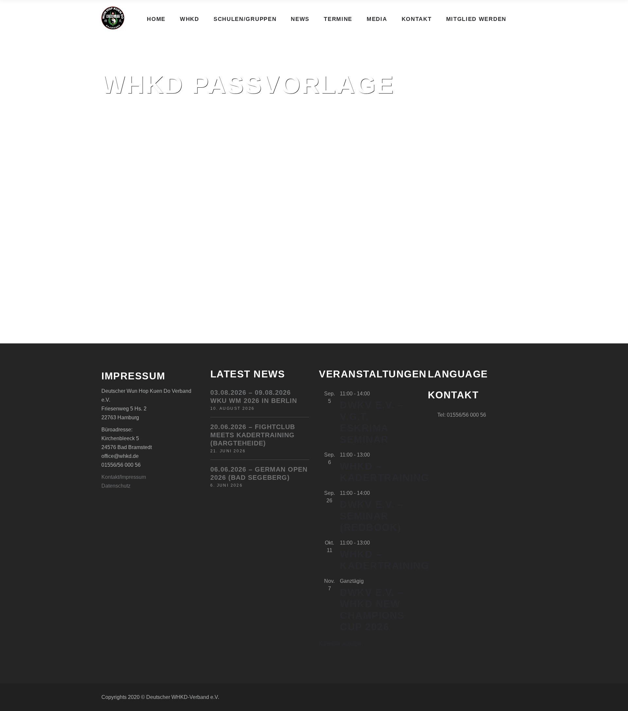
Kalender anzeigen (341, 643)
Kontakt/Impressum (123, 477)
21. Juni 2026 (228, 451)
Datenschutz (116, 486)
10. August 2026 (232, 408)
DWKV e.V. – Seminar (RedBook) (372, 516)
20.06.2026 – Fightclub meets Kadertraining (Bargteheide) (252, 435)
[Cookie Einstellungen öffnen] (14, 702)
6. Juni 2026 (226, 485)
